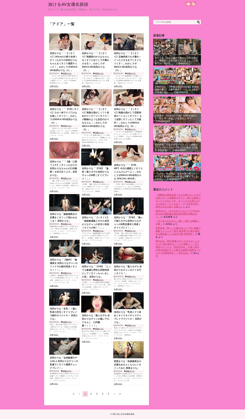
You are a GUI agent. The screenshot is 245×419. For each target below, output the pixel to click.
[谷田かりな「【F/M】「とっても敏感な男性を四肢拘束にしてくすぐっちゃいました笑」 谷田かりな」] (96, 255)
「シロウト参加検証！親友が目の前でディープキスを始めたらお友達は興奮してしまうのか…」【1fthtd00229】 (176, 176)
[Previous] (79, 393)
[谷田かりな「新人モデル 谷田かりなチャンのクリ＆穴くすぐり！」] (128, 255)
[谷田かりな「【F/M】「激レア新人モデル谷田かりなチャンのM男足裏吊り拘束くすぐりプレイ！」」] (128, 206)
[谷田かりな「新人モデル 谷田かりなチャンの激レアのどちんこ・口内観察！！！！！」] (96, 304)
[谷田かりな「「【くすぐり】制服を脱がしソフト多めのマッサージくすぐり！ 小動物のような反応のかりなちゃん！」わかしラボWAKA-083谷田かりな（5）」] (96, 97)
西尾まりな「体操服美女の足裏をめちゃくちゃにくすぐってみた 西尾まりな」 (127, 364)
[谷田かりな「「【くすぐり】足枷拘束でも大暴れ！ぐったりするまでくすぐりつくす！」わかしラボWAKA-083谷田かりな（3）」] (128, 41)
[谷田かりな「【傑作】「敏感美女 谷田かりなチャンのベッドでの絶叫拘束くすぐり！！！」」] (64, 248)
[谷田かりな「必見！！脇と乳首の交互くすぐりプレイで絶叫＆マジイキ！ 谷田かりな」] (64, 297)
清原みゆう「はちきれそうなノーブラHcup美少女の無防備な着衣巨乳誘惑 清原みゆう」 (177, 214)
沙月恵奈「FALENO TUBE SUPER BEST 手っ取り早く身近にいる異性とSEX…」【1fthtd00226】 (176, 118)
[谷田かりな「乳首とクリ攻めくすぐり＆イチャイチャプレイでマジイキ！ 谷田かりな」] (128, 300)
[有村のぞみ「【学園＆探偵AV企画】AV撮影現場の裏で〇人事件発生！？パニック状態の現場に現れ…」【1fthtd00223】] (177, 81)
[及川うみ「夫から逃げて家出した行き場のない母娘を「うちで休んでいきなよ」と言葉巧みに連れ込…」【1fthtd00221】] (177, 52)
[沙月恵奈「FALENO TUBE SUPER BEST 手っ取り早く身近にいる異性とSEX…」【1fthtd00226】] (177, 110)
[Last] (120, 393)
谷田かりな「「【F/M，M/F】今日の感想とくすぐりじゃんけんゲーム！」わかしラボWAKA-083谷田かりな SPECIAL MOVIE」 (128, 172)
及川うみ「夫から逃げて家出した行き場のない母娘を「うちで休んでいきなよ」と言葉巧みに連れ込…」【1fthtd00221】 (176, 61)
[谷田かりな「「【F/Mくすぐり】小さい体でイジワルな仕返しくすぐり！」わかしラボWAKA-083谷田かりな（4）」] (64, 97)
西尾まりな (130, 371)
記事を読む (54, 86)
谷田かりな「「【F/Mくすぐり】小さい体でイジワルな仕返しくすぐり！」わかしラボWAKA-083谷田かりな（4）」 (64, 116)
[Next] (114, 393)
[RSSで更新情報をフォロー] (193, 3)
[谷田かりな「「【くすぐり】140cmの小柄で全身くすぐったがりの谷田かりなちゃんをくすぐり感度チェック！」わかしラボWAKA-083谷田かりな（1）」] (64, 41)
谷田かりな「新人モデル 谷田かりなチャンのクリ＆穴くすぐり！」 (128, 270)
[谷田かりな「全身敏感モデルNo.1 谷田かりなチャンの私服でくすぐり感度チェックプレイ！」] (64, 346)
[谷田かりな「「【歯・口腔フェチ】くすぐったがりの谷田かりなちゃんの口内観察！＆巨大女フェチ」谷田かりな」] (64, 150)
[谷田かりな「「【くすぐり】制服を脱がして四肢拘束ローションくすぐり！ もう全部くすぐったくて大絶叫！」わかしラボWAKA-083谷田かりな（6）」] (128, 97)
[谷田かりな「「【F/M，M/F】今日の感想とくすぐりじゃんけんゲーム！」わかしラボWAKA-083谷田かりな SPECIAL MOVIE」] (128, 153)
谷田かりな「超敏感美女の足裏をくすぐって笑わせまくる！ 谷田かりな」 (63, 217)
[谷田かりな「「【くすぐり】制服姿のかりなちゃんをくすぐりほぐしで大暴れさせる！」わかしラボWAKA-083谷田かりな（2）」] (96, 41)
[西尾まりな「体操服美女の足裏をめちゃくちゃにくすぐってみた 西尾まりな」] (128, 349)
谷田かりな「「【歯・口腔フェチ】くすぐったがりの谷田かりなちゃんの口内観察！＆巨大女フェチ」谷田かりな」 (63, 168)
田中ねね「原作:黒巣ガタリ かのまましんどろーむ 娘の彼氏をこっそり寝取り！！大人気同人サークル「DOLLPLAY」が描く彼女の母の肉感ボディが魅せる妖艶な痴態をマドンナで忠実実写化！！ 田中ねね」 (178, 247)
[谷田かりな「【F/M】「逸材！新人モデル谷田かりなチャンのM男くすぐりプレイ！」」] (96, 156)
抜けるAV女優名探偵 (68, 4)
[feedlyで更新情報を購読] (188, 3)
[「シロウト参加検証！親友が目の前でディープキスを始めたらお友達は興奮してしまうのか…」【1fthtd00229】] (177, 167)
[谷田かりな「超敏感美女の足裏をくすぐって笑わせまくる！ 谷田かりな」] (64, 202)
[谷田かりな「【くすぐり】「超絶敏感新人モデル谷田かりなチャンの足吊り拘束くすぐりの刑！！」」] (96, 206)
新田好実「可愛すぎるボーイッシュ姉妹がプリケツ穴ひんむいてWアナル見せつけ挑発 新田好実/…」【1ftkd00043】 (176, 147)
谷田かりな (67, 73)
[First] (73, 393)
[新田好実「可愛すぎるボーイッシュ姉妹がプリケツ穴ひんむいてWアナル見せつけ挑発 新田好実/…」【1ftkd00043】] (177, 138)
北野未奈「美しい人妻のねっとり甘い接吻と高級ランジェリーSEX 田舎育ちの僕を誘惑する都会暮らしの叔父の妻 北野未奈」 (178, 231)
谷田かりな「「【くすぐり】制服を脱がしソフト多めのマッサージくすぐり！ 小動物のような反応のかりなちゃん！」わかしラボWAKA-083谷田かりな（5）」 (95, 119)
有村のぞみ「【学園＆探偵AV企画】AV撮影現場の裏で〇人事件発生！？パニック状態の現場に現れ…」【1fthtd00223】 (177, 89)
